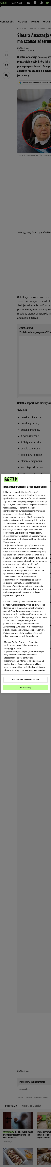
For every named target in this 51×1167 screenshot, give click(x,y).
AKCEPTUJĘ (25, 688)
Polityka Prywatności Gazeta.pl (17, 592)
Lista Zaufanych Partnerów (32, 670)
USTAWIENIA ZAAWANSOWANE (25, 680)
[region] (25, 583)
